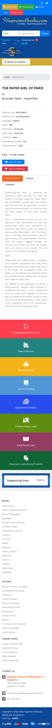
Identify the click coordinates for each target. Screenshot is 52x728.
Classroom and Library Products (26, 464)
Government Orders (26, 407)
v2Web (15, 718)
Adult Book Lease (26, 445)
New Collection (26, 351)
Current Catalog (26, 388)
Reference (7, 555)
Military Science (9, 551)
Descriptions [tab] (12, 178)
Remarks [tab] (10, 184)
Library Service (9, 615)
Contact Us (7, 595)
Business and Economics (13, 522)
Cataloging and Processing (26, 332)
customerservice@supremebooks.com (24, 693)
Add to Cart (15, 162)
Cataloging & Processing (13, 590)
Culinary (6, 535)
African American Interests (14, 510)
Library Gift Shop (10, 648)
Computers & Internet (12, 530)
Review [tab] (29, 178)
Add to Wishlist (17, 168)
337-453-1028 (13, 698)
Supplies (6, 564)
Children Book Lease (26, 426)
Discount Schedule (10, 603)
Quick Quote (27, 7)
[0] (3, 103)
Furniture (6, 539)
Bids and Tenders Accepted (15, 586)
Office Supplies (9, 656)
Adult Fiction (8, 506)
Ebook (41, 7)
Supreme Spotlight (10, 628)
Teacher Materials (10, 660)
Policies (5, 619)
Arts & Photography (11, 514)
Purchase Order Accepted (14, 624)
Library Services (26, 370)
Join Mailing (7, 611)
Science (5, 559)
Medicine (6, 547)
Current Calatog (9, 599)
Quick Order (11, 7)
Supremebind (8, 632)
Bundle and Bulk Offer (12, 643)
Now (6, 42)
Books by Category (16, 62)
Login (5, 12)
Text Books (7, 572)
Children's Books (9, 526)
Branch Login (16, 12)
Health (5, 543)
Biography (7, 518)
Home (7, 77)
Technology (7, 568)
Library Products (9, 652)
